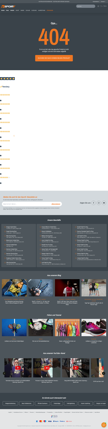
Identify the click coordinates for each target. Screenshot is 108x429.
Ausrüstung (41, 10)
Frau (7, 10)
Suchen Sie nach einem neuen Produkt (54, 58)
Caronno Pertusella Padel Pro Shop (87, 232)
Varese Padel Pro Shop (83, 245)
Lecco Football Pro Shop (50, 241)
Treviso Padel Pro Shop (51, 258)
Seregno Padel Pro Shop (50, 254)
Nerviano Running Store (14, 254)
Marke (22, 10)
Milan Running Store (14, 236)
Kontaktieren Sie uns (18, 412)
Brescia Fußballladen (52, 232)
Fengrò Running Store (13, 232)
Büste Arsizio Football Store (15, 241)
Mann (3, 10)
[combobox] (86, 6)
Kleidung (34, 10)
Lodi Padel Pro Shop (53, 263)
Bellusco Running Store (49, 236)
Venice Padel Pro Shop (84, 249)
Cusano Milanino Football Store (50, 227)
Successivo (8, 93)
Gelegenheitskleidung (10, 403)
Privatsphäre (50, 412)
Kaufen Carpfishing (85, 403)
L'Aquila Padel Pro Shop (89, 258)
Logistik (10, 412)
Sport (17, 10)
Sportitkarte (97, 412)
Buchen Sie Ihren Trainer (77, 412)
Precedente (2, 93)
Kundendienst (96, 1)
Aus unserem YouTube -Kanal (54, 353)
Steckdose (50, 10)
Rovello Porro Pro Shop (49, 245)
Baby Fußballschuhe (26, 403)
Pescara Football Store (11, 245)
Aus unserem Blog (54, 275)
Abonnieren (55, 204)
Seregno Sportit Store (13, 227)
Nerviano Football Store (14, 249)
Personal (32, 412)
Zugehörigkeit (67, 412)
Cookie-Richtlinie (58, 412)
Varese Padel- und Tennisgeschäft (49, 249)
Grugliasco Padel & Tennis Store (15, 258)
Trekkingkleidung (71, 403)
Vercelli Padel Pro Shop (85, 227)
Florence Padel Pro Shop (88, 241)
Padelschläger (57, 403)
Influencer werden (89, 412)
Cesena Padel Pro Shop (86, 254)
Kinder (12, 10)
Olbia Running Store (14, 263)
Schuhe (28, 10)
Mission (26, 412)
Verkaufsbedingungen (40, 412)
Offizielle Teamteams (42, 403)
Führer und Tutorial (54, 315)
